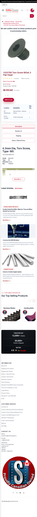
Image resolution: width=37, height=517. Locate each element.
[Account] (22, 10)
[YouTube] (20, 492)
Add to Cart (8, 100)
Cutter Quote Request (7, 420)
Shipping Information (7, 368)
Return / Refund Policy (18, 140)
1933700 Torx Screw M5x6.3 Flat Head (14, 25)
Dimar (8, 84)
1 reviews (16, 78)
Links (2, 398)
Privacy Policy (5, 393)
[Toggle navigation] (2, 10)
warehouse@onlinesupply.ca (8, 435)
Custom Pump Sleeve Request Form (12, 412)
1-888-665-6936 (5, 440)
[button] (9, 81)
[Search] (32, 16)
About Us (4, 366)
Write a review (25, 78)
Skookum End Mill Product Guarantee (12, 385)
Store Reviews (5, 382)
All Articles (18, 188)
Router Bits (19, 21)
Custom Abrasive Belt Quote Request (12, 409)
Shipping (18, 136)
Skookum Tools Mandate (8, 396)
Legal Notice (5, 390)
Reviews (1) (18, 131)
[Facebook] (13, 492)
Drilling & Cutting (9, 21)
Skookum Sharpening (7, 418)
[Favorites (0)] (27, 10)
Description (18, 126)
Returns (3, 423)
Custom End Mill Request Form (10, 415)
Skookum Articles (6, 379)
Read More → (6, 220)
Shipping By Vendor (7, 371)
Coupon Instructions (7, 377)
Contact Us (4, 407)
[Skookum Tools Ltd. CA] (12, 10)
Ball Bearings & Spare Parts (11, 23)
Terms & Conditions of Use (9, 388)
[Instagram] (16, 492)
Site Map (4, 426)
